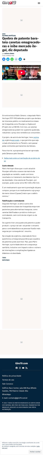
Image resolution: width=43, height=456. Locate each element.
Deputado (6, 260)
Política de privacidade (11, 376)
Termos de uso (8, 380)
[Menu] (39, 3)
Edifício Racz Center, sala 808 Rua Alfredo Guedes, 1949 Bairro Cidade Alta (19, 389)
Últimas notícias (9, 36)
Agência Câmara (9, 53)
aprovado (15, 140)
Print (24, 59)
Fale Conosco (7, 384)
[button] (3, 59)
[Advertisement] (21, 433)
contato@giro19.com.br (18, 398)
